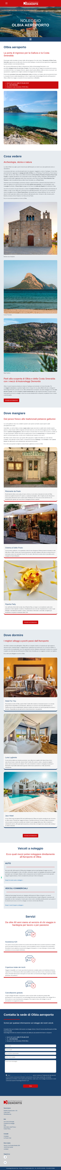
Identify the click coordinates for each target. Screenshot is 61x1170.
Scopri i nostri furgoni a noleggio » (14, 905)
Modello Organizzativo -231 (10, 1110)
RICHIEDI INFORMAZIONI (11, 400)
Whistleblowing (7, 1114)
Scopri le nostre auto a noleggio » (14, 880)
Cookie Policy (7, 1128)
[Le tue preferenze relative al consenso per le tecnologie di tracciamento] (1, 877)
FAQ (5, 1125)
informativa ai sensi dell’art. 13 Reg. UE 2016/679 (21, 1075)
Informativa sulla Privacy (10, 1127)
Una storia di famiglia (9, 1121)
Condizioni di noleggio (9, 1123)
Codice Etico (7, 1112)
